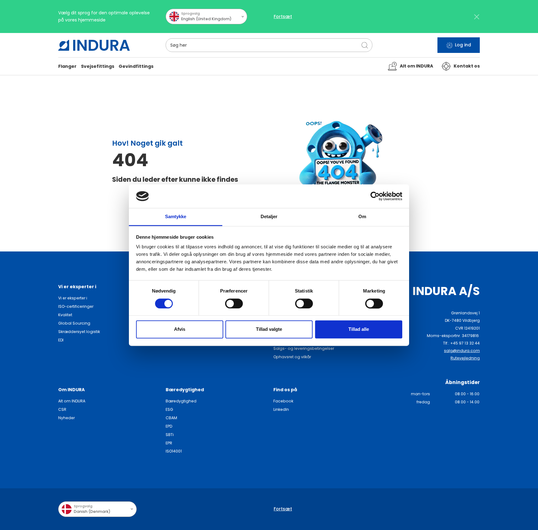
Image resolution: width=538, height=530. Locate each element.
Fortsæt (283, 16)
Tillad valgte (269, 329)
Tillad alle (358, 329)
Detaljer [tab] (269, 216)
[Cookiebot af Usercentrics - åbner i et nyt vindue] (375, 196)
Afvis (179, 329)
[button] (67, 66)
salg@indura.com (462, 350)
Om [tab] (362, 216)
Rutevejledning (465, 358)
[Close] (476, 16)
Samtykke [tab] (175, 216)
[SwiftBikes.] (94, 45)
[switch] (234, 303)
